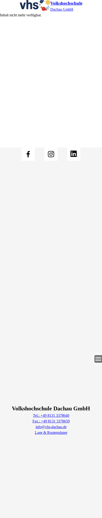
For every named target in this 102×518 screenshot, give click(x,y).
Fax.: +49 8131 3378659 (51, 421)
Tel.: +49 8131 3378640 (51, 415)
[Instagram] (51, 154)
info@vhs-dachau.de (51, 427)
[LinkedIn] (73, 154)
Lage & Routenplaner (51, 433)
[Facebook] (28, 154)
